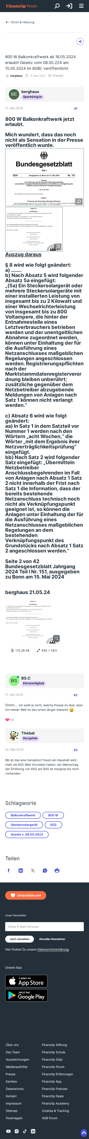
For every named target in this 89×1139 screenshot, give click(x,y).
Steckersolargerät (24, 824)
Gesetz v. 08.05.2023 (27, 834)
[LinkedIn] (33, 1131)
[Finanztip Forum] (21, 6)
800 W (53, 815)
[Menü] (81, 6)
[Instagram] (16, 1131)
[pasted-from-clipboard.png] (44, 177)
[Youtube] (8, 1131)
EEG (53, 824)
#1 (76, 108)
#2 (76, 695)
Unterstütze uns (29, 895)
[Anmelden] (69, 6)
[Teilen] (80, 41)
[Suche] (57, 6)
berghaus (16, 75)
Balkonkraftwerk (23, 815)
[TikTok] (24, 1131)
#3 (76, 750)
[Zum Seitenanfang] (84, 1133)
